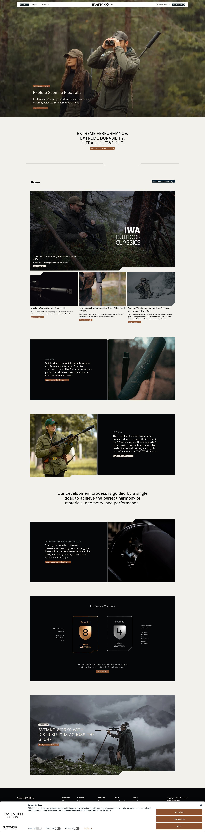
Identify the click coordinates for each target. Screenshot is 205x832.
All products (66, 801)
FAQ (78, 801)
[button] (24, 5)
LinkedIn (135, 801)
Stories (100, 801)
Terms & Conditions (121, 801)
